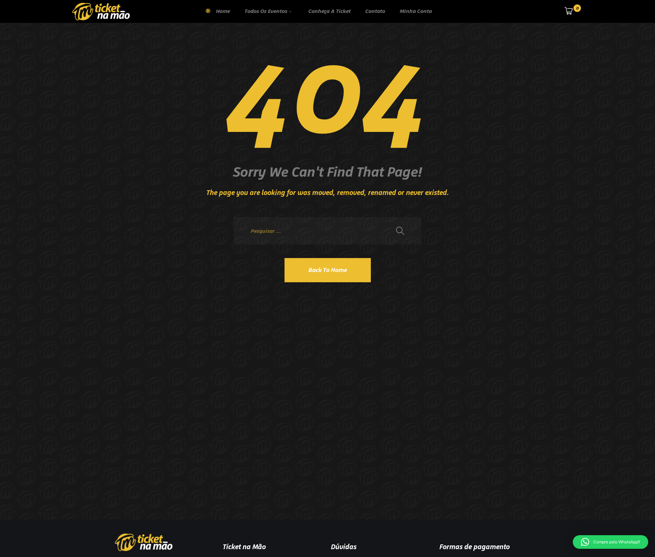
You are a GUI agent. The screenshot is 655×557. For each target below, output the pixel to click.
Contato (375, 11)
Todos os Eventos (266, 11)
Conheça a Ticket (329, 11)
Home (223, 11)
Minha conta (416, 11)
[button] (610, 542)
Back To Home (327, 270)
